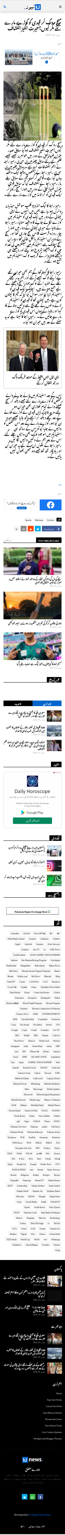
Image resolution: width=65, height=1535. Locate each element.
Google (14, 1029)
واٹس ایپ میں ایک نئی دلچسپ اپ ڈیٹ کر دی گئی (24, 878)
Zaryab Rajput (32, 1244)
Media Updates (53, 1088)
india (26, 1045)
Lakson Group (24, 1072)
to (48, 1222)
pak (18, 1120)
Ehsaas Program (53, 1002)
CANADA (34, 981)
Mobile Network (18, 1099)
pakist (44, 1126)
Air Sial (26, 933)
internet (56, 1051)
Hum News (19, 1040)
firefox (49, 1024)
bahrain (14, 959)
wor (45, 1239)
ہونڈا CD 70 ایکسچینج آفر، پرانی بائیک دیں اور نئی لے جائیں (25, 1308)
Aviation (25, 949)
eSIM (35, 1013)
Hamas (45, 1035)
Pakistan (39, 519)
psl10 (39, 1153)
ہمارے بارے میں (37, 1525)
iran (16, 1051)
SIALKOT (55, 1201)
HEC (17, 1035)
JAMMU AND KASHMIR (40, 1061)
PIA (58, 1142)
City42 (24, 986)
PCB (22, 1137)
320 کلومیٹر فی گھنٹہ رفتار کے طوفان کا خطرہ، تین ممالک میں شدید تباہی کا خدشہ (25, 728)
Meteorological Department (48, 1094)
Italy (58, 1061)
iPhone (46, 1051)
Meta (27, 1088)
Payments (44, 1137)
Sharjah (42, 1196)
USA (14, 1228)
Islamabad (55, 1056)
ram (31, 1169)
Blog (58, 976)
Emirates (24, 1008)
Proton (57, 1153)
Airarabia (15, 933)
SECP (10, 1185)
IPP (24, 1051)
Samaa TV (39, 1180)
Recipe (57, 1174)
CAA (45, 981)
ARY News (55, 949)
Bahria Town (54, 965)
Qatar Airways (53, 1169)
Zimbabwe (16, 1244)
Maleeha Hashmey (52, 1083)
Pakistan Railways (35, 1131)
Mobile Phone (54, 1104)
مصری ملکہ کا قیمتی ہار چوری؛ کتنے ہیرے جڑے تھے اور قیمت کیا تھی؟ (26, 713)
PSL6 (19, 1153)
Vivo (33, 1233)
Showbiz (20, 1196)
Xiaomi (57, 1244)
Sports (28, 519)
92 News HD (39, 933)
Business (56, 981)
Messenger (38, 1088)
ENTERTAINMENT (51, 1013)
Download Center (53, 1418)
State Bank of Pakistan (50, 1212)
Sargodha (14, 1180)
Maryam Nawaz (20, 1083)
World (36, 1239)
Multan (23, 1104)
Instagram (15, 1045)
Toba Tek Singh (37, 1222)
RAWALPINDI (19, 1169)
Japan (21, 1061)
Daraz (26, 992)
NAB (13, 1104)
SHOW (31, 1196)
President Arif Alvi (23, 1147)
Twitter (42, 1228)
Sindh (43, 1201)
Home (59, 1393)
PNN (29, 1142)
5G (51, 933)
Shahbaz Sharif (53, 1190)
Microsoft (28, 1094)
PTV (58, 1163)
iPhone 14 (34, 1051)
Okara (47, 1120)
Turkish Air (55, 1228)
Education (19, 997)
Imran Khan (37, 1045)
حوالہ (60, 484)
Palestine (56, 1137)
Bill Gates (13, 970)
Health (26, 1035)
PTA (31, 1158)
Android (28, 943)
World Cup (25, 1239)
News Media (44, 1115)
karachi (16, 1067)
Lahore (37, 1072)
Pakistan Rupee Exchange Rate (31, 911)
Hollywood (44, 1040)
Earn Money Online (52, 1412)
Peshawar (12, 1137)
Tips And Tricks (54, 1399)
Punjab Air (21, 1163)
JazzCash (56, 1067)
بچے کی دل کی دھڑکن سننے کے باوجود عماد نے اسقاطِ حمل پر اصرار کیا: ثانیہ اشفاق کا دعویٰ (35, 580)
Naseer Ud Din (31, 1110)
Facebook (55, 1018)
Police (57, 1147)
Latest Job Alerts (54, 1405)
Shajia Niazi (55, 1196)
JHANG (43, 1067)
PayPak (32, 1137)
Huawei (31, 1040)
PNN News (18, 1142)
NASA (45, 1110)
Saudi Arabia (54, 1185)
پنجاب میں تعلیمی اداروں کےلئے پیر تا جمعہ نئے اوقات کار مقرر (24, 1279)
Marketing (35, 1083)
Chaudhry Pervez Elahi (50, 986)
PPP (38, 1147)
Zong (57, 1249)
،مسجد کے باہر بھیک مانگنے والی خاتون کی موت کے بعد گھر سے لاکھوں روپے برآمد (24, 1366)
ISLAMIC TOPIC (39, 1056)
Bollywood (22, 976)
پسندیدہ (18, 703)
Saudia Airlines (38, 1185)
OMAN (36, 1120)
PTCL (21, 1158)
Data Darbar (15, 992)
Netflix (57, 1115)
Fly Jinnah (24, 1024)
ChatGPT (11, 981)
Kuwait (48, 1072)
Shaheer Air (38, 1190)
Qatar (10, 1163)
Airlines (56, 938)
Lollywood (38, 1078)
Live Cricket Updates (52, 1431)
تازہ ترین (47, 703)
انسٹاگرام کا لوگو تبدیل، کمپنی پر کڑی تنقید (26, 862)
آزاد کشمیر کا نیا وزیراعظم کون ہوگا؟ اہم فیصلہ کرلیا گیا (25, 1293)
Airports (32, 938)
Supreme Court (30, 1212)
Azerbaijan (55, 959)
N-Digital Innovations (40, 1514)
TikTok (57, 1222)
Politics (47, 1147)
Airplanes (44, 938)
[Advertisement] (32, 63)
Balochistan (40, 965)
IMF (58, 1045)
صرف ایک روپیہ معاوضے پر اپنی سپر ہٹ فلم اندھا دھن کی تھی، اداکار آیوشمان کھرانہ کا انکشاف (24, 745)
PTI (13, 1158)
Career (22, 981)
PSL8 (57, 1158)
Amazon (39, 943)
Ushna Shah (55, 1233)
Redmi (36, 1174)
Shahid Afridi (22, 1190)
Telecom (42, 1217)
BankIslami (11, 965)
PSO (39, 1158)
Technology (55, 1217)
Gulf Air (56, 1035)
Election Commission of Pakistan (46, 1008)
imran (49, 1045)
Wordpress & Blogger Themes (48, 1438)
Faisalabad (42, 1018)
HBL (36, 1035)
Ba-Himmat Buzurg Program (34, 959)
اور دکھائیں (7, 540)
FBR (15, 1018)
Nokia (31, 1115)
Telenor (19, 1217)
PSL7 (9, 1153)
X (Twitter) (11, 1239)
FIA (58, 1024)
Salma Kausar (54, 1180)
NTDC (57, 1120)
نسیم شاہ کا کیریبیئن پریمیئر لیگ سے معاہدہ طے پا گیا (39, 663)
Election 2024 (12, 1002)
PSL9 (47, 1158)
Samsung (27, 1180)
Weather (13, 1233)
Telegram (30, 1217)
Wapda (24, 1233)
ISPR (24, 1056)
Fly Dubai (37, 1024)
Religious (25, 1174)
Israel (15, 1056)
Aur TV (36, 949)
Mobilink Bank (37, 1104)
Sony (19, 1201)
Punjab (33, 1163)
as (45, 949)
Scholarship (22, 1185)
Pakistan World (16, 1131)
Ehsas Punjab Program (32, 1002)
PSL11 (29, 1153)
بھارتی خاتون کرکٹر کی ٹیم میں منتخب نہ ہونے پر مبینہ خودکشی (35, 623)
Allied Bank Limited (15, 938)
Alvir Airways (53, 943)
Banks (57, 970)
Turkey (23, 1222)
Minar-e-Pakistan (52, 1099)
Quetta (40, 1169)
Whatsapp (55, 1239)
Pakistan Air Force (18, 1126)
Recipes (46, 1174)
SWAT (17, 1212)
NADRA (56, 1110)
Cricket (50, 519)
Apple (17, 943)
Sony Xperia (54, 1206)
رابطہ (22, 1525)
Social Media (31, 1201)
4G (58, 933)
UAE (33, 1228)
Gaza (13, 1024)
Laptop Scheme (53, 1078)
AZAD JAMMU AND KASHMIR (45, 954)
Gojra (24, 1029)
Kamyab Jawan (29, 1067)
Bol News (36, 976)
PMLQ (39, 1142)
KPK (57, 1072)
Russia (13, 1174)
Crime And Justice (41, 992)
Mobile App (35, 1099)
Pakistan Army (53, 1131)
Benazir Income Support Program (36, 970)
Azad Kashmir (19, 954)
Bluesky (47, 976)
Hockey (56, 1040)
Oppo (26, 1120)
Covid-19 (12, 986)
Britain (10, 976)
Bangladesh (26, 965)
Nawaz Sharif (14, 1110)
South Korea (39, 1206)
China (33, 986)
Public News (46, 1163)
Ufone (24, 1228)
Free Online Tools (53, 1425)
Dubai (57, 997)
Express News (22, 1013)
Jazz (13, 1061)
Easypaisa (32, 997)
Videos (42, 1233)
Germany (45, 1029)
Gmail (33, 1029)
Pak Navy (55, 1126)
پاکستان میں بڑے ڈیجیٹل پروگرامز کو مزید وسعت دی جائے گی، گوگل (26, 848)
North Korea (19, 1115)
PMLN (49, 1142)
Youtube (45, 1244)
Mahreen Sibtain (22, 1078)
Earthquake (45, 997)
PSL (48, 1153)
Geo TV (56, 1029)
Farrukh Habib (27, 1018)
